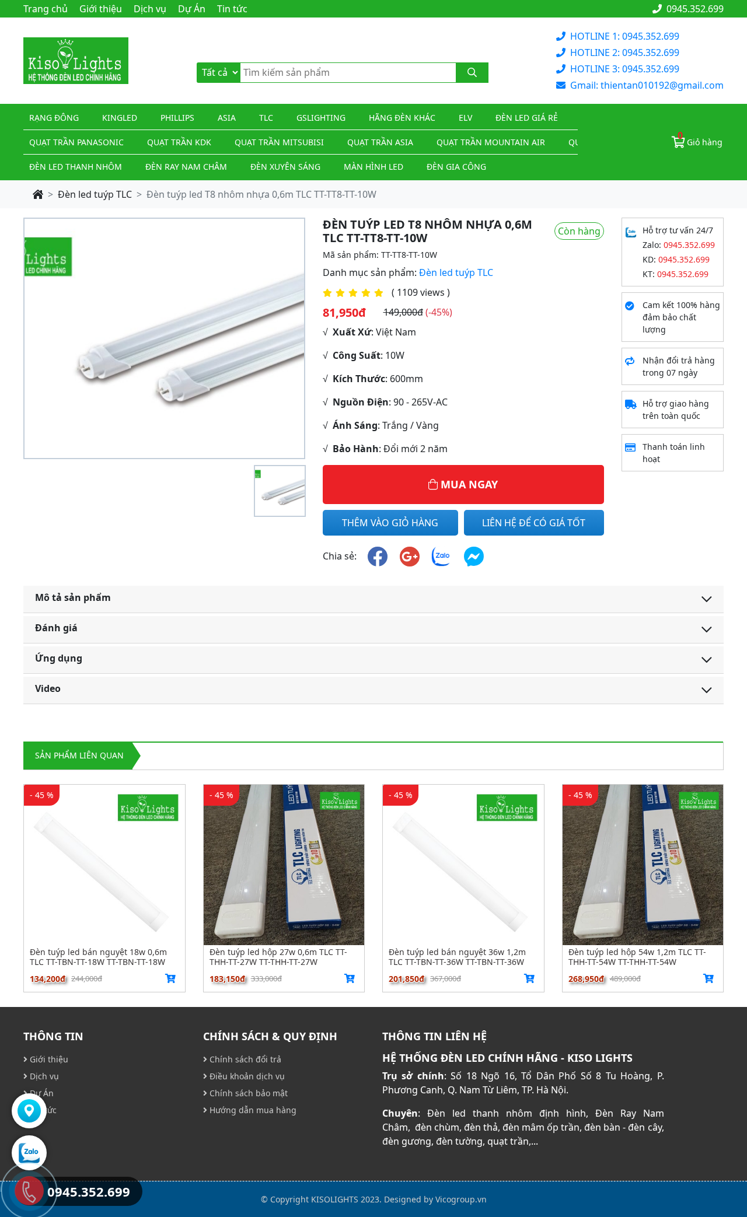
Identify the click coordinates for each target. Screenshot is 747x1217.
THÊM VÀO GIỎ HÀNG (390, 522)
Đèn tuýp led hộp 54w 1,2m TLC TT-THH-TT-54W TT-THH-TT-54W (637, 956)
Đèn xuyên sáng (285, 166)
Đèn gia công (456, 166)
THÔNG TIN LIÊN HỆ (434, 1036)
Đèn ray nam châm (186, 166)
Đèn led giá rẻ (526, 117)
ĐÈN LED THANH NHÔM (75, 166)
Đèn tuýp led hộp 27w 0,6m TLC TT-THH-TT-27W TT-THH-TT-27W (278, 956)
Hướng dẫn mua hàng (251, 1109)
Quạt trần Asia (380, 142)
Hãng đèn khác (402, 117)
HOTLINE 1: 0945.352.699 (624, 36)
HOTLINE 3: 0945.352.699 (624, 68)
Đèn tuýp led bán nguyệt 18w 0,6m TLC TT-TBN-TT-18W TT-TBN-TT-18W (98, 956)
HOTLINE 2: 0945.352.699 (624, 52)
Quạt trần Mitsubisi (279, 142)
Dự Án (191, 8)
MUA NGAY (468, 484)
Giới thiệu (100, 8)
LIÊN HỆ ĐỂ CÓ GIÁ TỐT (533, 522)
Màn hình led (373, 166)
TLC (266, 117)
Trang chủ (45, 8)
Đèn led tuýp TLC (95, 194)
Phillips (177, 117)
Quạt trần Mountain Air (491, 142)
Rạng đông (54, 117)
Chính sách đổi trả (244, 1059)
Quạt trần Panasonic (76, 142)
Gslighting (320, 117)
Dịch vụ (150, 8)
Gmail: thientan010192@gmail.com (647, 85)
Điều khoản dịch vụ (246, 1076)
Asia (227, 117)
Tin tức (232, 8)
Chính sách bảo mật (247, 1093)
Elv (465, 117)
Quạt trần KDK (179, 142)
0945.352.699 (694, 8)
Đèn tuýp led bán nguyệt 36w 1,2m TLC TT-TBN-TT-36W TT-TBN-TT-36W (457, 956)
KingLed (119, 117)
